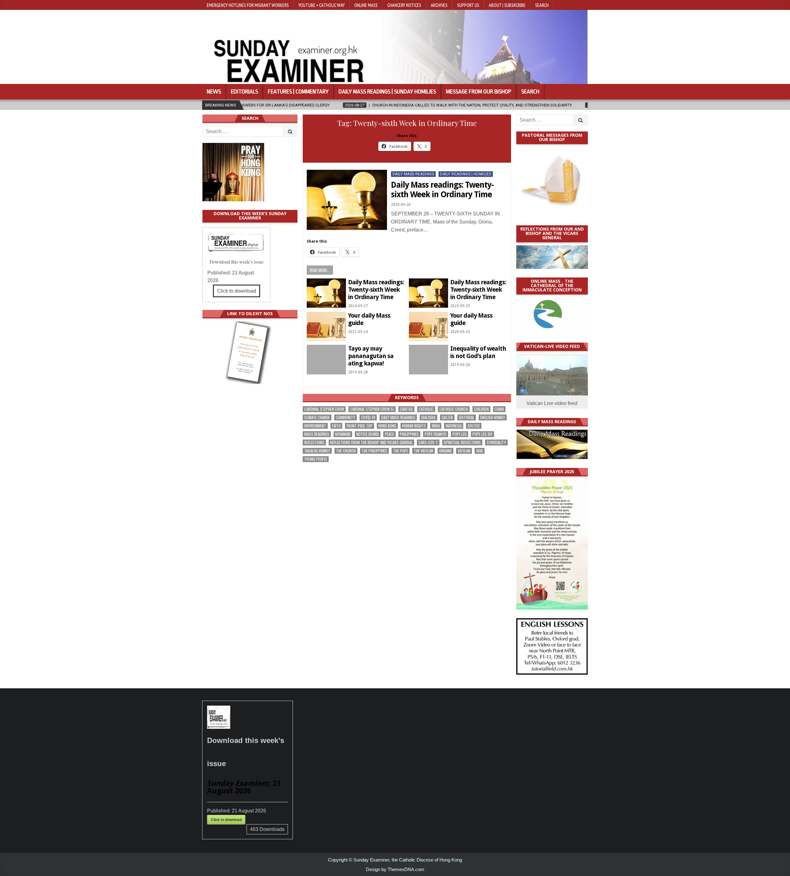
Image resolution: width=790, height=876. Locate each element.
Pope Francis (436, 434)
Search (542, 5)
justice (474, 426)
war (479, 451)
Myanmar (343, 434)
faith (336, 426)
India (436, 426)
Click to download (236, 291)
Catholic (426, 409)
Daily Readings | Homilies (465, 174)
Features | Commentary (298, 91)
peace (389, 434)
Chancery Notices (404, 5)
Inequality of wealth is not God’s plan (478, 352)
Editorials (244, 91)
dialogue (428, 417)
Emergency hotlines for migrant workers (248, 5)
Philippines (409, 434)
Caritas (406, 409)
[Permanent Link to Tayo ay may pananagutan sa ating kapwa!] (326, 359)
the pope (400, 451)
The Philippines (374, 451)
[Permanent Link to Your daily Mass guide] (326, 326)
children (481, 409)
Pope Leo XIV (482, 434)
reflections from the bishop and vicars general (371, 442)
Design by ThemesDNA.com (395, 869)
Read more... (320, 270)
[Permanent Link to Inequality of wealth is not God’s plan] (428, 359)
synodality (496, 442)
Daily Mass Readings (413, 174)
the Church (346, 451)
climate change (317, 417)
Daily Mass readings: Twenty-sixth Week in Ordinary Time (442, 189)
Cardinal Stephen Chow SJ (372, 409)
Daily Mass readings (398, 417)
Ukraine (445, 451)
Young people (315, 459)
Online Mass (366, 5)
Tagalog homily (317, 451)
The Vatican (423, 451)
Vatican (464, 451)
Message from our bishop (478, 91)
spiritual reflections (462, 442)
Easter (447, 417)
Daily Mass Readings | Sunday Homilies (387, 91)
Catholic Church (453, 409)
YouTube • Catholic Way (321, 5)
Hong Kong (387, 426)
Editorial (466, 417)
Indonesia (454, 426)
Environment (315, 426)
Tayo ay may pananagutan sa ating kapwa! (370, 356)
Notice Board (367, 434)
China (499, 409)
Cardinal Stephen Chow (324, 409)
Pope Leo (459, 434)
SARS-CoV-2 (428, 442)
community (345, 417)
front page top (359, 426)
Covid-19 (368, 417)
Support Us (468, 5)
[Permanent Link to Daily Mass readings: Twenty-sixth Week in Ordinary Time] (347, 200)
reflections (314, 442)
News (214, 91)
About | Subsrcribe (507, 5)
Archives (439, 5)
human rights (414, 426)
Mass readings (316, 434)
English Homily (492, 417)
